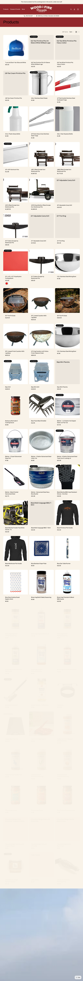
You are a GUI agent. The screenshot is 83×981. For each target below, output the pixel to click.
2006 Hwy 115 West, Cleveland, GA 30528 (48, 15)
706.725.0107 (29, 15)
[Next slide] (51, 154)
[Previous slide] (31, 154)
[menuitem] (5, 9)
